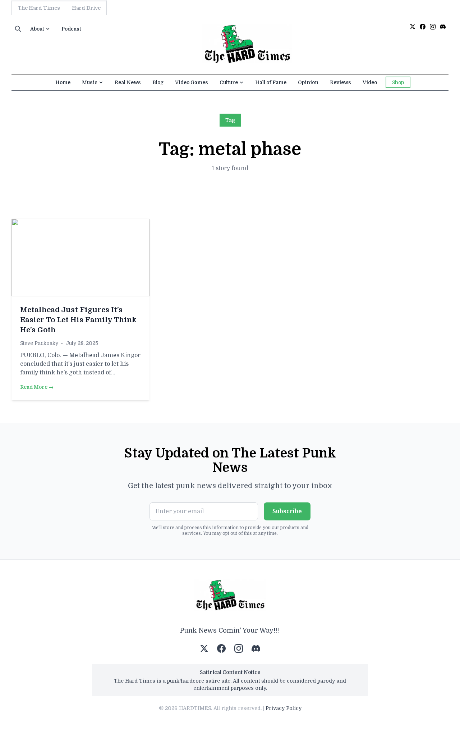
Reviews (340, 82)
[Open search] (18, 28)
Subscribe (287, 511)
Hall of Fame (270, 82)
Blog (158, 82)
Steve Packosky (39, 343)
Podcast (71, 29)
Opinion (308, 82)
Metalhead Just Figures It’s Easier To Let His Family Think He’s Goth (78, 320)
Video (370, 82)
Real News (128, 82)
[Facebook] (423, 26)
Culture (229, 82)
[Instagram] (433, 26)
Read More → (37, 387)
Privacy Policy (284, 708)
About (37, 29)
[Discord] (443, 26)
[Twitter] (412, 26)
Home (62, 82)
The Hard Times (39, 8)
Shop (398, 82)
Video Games (191, 82)
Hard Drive (86, 8)
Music (89, 82)
